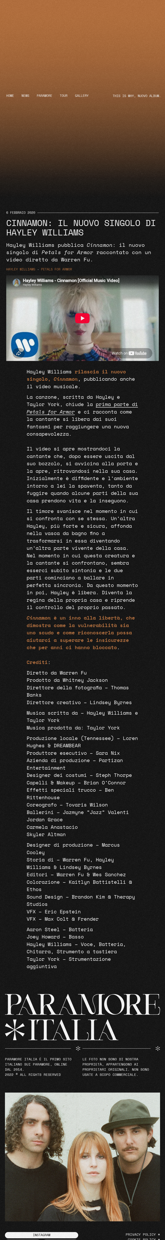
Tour (63, 95)
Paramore (44, 95)
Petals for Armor (56, 269)
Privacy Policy (141, 1234)
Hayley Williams (20, 269)
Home (10, 95)
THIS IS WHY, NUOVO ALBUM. (137, 96)
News (25, 95)
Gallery (82, 95)
